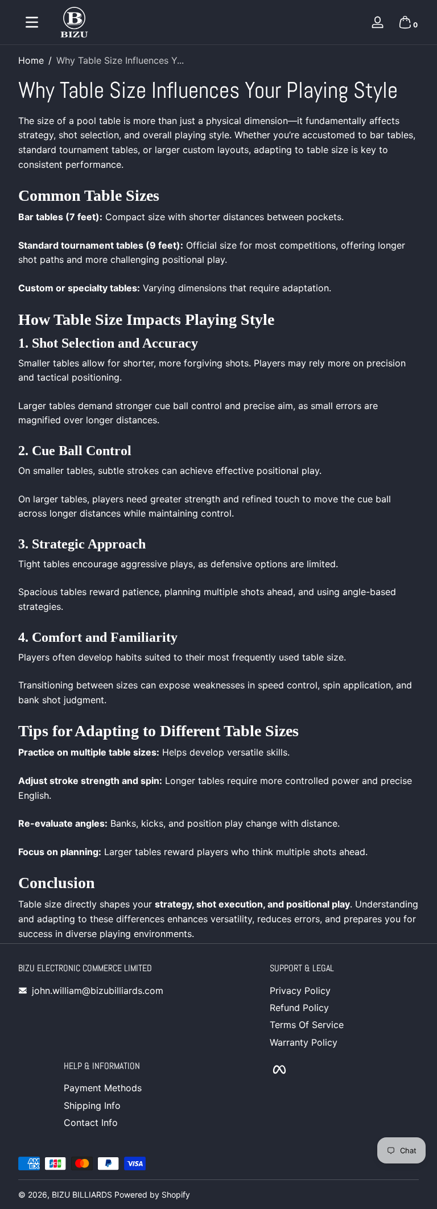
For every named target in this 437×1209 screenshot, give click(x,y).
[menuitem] (344, 990)
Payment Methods (103, 1088)
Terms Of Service (307, 1024)
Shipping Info (92, 1105)
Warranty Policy (303, 1042)
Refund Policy (299, 1007)
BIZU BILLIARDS (82, 1194)
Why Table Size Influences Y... (120, 60)
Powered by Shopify (152, 1194)
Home (31, 60)
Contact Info (91, 1122)
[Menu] (32, 22)
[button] (405, 22)
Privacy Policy (300, 990)
